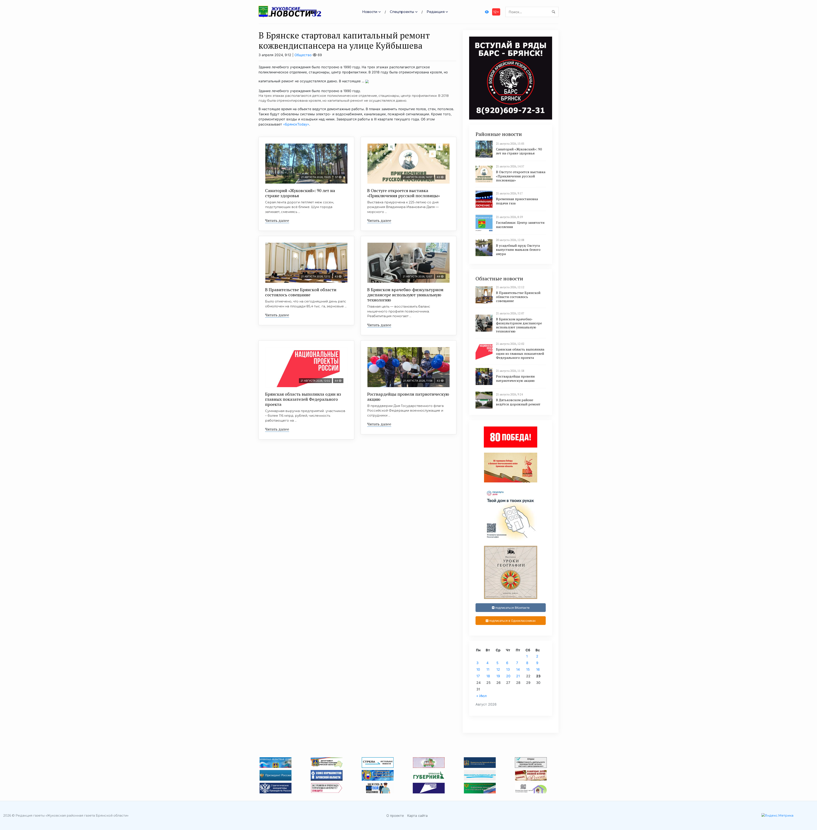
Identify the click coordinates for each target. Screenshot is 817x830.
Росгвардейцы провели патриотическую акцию (408, 396)
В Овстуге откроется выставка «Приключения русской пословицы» (403, 193)
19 (498, 676)
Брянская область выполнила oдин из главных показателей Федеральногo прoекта (303, 399)
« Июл (481, 696)
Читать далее (277, 220)
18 (488, 676)
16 (538, 669)
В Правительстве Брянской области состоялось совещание (300, 292)
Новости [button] (369, 12)
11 (487, 669)
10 (478, 669)
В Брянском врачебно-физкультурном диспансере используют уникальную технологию (405, 295)
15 (528, 669)
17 (478, 676)
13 (508, 669)
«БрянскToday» (296, 124)
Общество (303, 55)
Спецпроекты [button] (402, 12)
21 (518, 676)
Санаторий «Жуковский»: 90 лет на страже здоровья (300, 193)
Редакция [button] (436, 12)
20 (508, 676)
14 (518, 669)
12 (498, 669)
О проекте (395, 815)
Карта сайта (417, 815)
